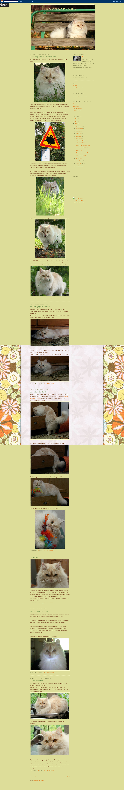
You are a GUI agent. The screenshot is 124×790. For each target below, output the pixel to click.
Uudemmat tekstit (34, 777)
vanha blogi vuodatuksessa (80, 96)
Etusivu (50, 777)
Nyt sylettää (34, 557)
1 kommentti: (50, 770)
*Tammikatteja (77, 110)
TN (84, 56)
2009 (76, 124)
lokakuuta (79, 131)
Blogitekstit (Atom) (38, 780)
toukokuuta (79, 161)
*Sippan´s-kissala (77, 108)
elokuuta (78, 136)
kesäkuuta (79, 158)
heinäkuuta (79, 138)
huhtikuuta (79, 163)
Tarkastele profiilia (79, 70)
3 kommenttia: (50, 603)
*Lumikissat (76, 106)
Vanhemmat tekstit (65, 777)
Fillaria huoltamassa (37, 680)
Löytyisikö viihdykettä (38, 392)
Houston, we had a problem (39, 611)
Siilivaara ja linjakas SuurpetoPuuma (43, 56)
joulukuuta (79, 126)
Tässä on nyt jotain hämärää (40, 306)
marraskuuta (79, 128)
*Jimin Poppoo (77, 104)
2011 (76, 119)
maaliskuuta (79, 166)
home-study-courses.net (79, 202)
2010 (76, 121)
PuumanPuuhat (62, 8)
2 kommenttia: (50, 550)
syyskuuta (79, 133)
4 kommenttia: (50, 298)
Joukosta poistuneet (78, 88)
